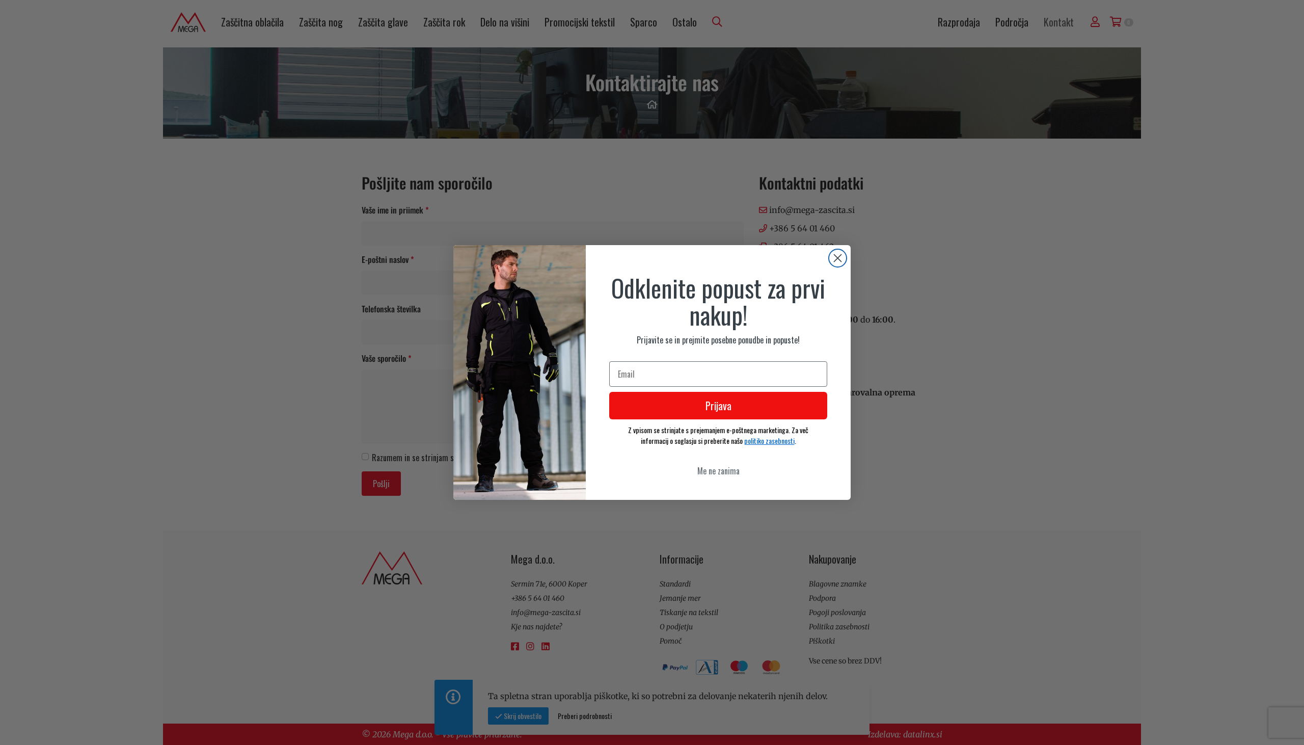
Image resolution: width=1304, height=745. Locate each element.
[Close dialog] (838, 258)
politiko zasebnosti (769, 440)
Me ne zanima (718, 471)
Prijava (718, 405)
